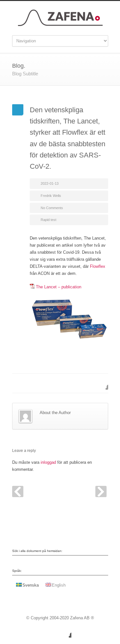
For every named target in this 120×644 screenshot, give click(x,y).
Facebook (101, 383)
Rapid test (48, 220)
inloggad (48, 462)
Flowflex (97, 266)
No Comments (52, 208)
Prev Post (17, 491)
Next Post (101, 491)
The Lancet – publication (58, 286)
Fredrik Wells (51, 196)
